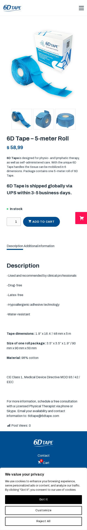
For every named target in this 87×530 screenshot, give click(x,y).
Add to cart (43, 221)
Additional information (39, 246)
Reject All (43, 521)
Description (15, 246)
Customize (43, 510)
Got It (43, 499)
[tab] (15, 246)
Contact (44, 455)
